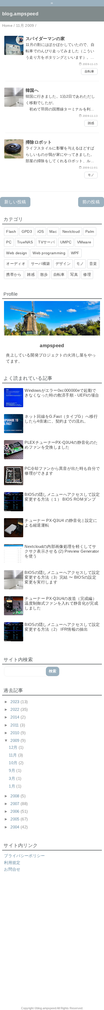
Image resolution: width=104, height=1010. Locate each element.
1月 (12, 786)
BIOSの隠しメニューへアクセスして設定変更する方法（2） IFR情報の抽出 (62, 626)
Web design (16, 253)
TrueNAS (25, 242)
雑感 (91, 123)
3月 (12, 778)
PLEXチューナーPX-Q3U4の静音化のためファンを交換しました (61, 444)
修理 (87, 274)
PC (8, 242)
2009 (15, 740)
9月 (12, 770)
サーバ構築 (40, 263)
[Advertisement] (52, 942)
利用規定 (12, 862)
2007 (15, 803)
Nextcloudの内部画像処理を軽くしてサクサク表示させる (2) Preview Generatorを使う (62, 551)
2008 (15, 796)
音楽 (93, 263)
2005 (15, 819)
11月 (13, 755)
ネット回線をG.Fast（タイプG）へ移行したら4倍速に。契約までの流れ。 (61, 418)
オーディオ (15, 263)
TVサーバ (46, 242)
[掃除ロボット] (52, 159)
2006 (15, 811)
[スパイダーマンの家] (52, 55)
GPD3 (27, 231)
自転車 (89, 71)
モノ (91, 175)
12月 (13, 747)
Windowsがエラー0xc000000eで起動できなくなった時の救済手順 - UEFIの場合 (62, 392)
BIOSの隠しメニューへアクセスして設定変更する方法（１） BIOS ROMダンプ (62, 496)
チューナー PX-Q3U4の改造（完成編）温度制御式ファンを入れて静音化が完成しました (61, 603)
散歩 (44, 274)
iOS (40, 231)
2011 (15, 725)
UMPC (65, 242)
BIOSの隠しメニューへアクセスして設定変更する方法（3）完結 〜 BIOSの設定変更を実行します (62, 577)
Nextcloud (71, 231)
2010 (15, 732)
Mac (53, 231)
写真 (74, 274)
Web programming (49, 253)
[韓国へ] (52, 107)
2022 (15, 709)
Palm (89, 231)
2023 (15, 701)
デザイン (63, 263)
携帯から (13, 274)
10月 (13, 762)
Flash (11, 231)
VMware (84, 242)
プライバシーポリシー (24, 855)
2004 (15, 827)
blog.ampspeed (20, 13)
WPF (75, 253)
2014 (15, 717)
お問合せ (12, 869)
